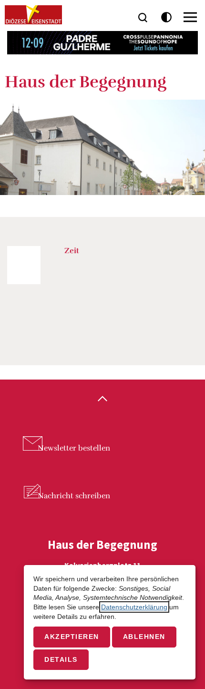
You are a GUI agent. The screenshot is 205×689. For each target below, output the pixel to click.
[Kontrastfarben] (166, 17)
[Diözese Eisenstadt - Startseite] (33, 14)
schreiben (74, 496)
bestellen (74, 448)
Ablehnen (144, 636)
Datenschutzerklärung (134, 607)
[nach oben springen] (102, 399)
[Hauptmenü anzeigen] (190, 17)
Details (61, 659)
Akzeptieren (71, 636)
